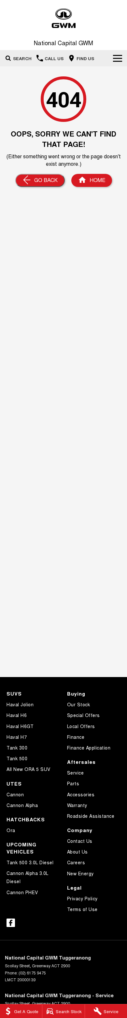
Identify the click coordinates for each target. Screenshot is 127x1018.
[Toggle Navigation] (117, 58)
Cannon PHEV (22, 892)
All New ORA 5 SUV (28, 769)
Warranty (77, 805)
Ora (11, 830)
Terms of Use (82, 909)
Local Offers (81, 726)
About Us (77, 851)
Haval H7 (17, 737)
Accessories (81, 794)
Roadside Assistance (91, 816)
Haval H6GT (20, 726)
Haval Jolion (20, 704)
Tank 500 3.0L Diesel (30, 862)
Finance (76, 737)
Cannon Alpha (22, 805)
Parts (73, 783)
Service (75, 772)
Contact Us (79, 841)
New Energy (80, 873)
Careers (76, 862)
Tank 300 (17, 747)
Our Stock (78, 704)
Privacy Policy (82, 898)
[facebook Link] (11, 923)
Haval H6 (17, 715)
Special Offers (83, 715)
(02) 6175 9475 (32, 972)
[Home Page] (63, 18)
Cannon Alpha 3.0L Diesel (28, 877)
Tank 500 (17, 758)
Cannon (15, 794)
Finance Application (89, 747)
